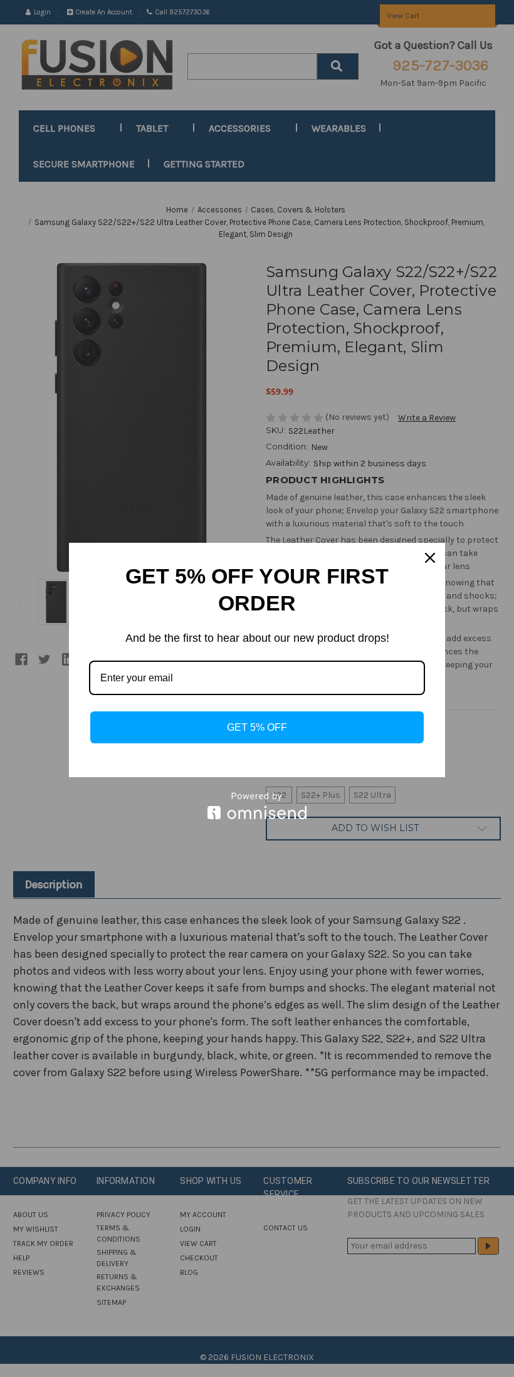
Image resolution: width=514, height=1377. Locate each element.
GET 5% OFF (257, 727)
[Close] (430, 558)
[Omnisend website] (257, 805)
